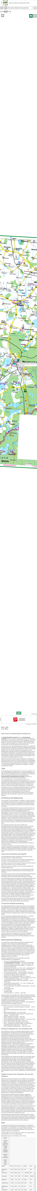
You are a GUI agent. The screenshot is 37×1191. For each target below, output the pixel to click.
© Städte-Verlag (34, 713)
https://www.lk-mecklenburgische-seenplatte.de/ (16, 733)
